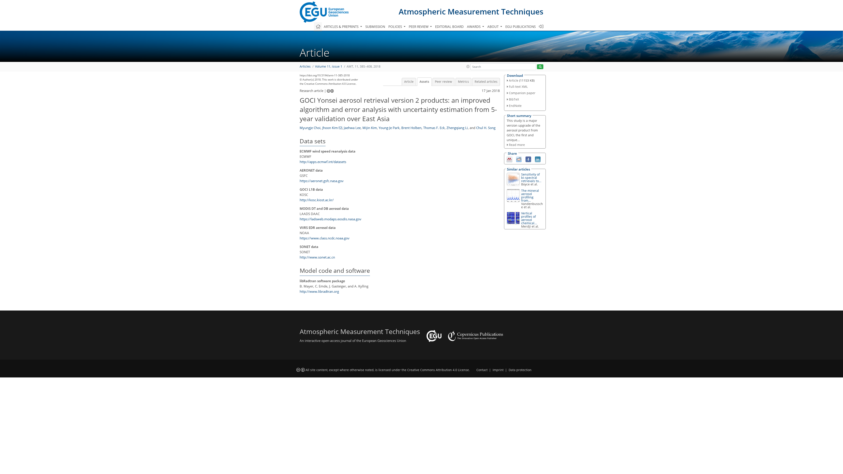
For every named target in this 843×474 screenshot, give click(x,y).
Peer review (443, 82)
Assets (424, 82)
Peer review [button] (419, 26)
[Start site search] (540, 66)
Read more (517, 145)
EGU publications (520, 26)
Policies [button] (395, 26)
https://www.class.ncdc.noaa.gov (324, 238)
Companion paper (522, 93)
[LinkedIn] (538, 159)
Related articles (486, 82)
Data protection (520, 370)
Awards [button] (474, 26)
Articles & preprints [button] (341, 26)
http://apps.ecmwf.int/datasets (323, 162)
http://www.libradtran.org (319, 291)
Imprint (498, 370)
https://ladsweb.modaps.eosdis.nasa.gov (330, 219)
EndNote (515, 106)
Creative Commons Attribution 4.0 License (438, 370)
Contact (482, 370)
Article (409, 82)
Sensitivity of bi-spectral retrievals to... (531, 177)
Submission (375, 26)
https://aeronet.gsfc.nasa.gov (322, 181)
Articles (305, 66)
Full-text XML (518, 86)
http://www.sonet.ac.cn (317, 257)
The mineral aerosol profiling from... (530, 196)
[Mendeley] (509, 159)
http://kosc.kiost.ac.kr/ (317, 200)
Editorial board (449, 26)
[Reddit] (519, 159)
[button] (468, 66)
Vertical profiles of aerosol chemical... (529, 218)
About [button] (493, 26)
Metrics (463, 82)
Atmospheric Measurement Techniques (471, 11)
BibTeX (514, 99)
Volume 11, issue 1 (328, 66)
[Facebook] (528, 159)
